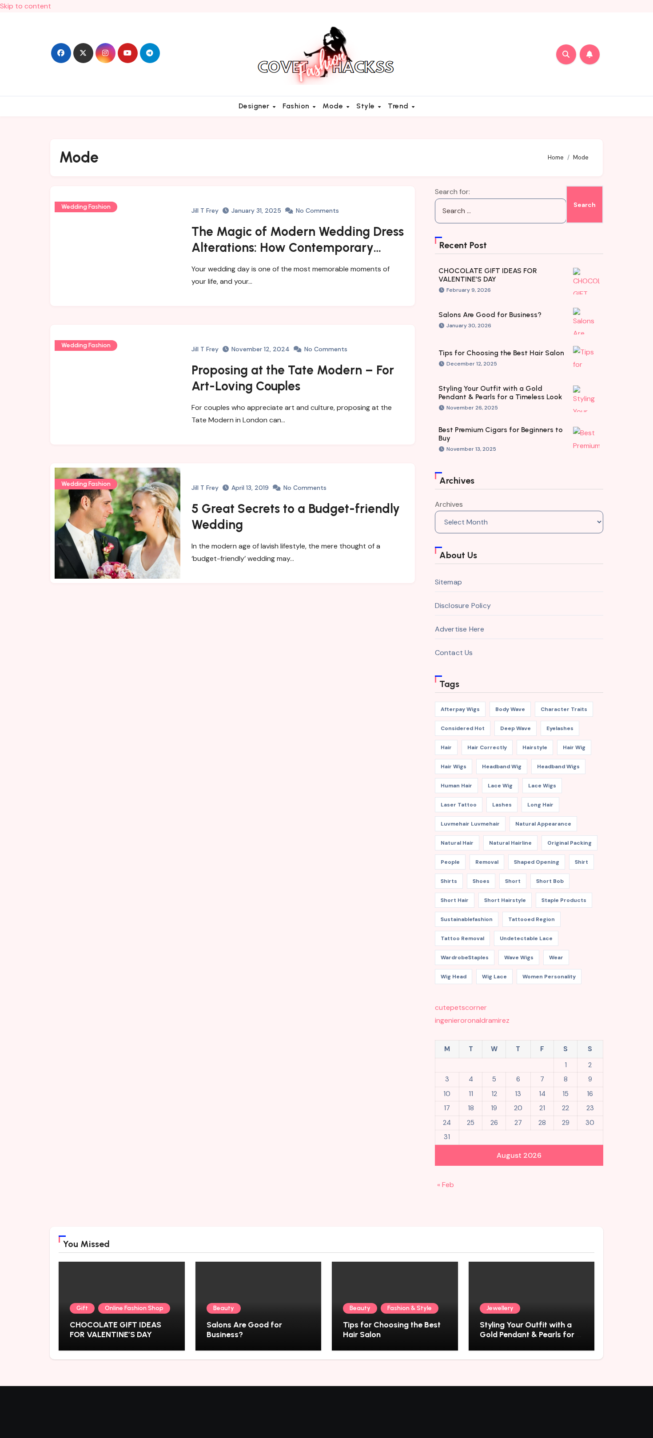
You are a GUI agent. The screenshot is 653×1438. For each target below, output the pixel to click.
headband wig (502, 766)
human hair (456, 785)
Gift (82, 1308)
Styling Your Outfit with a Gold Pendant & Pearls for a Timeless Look (500, 392)
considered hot (463, 728)
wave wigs (519, 957)
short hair (455, 900)
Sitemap (448, 582)
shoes (481, 881)
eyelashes (559, 728)
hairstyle (534, 747)
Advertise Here (460, 629)
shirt (581, 862)
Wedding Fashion (86, 207)
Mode (334, 106)
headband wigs (558, 766)
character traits (564, 709)
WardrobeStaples (465, 957)
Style (366, 106)
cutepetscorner (461, 1007)
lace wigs (542, 785)
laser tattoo (459, 804)
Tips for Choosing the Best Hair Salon (501, 353)
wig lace (494, 976)
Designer (255, 106)
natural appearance (543, 823)
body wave (510, 709)
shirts (449, 881)
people (450, 862)
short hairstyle (505, 900)
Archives (449, 504)
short (513, 881)
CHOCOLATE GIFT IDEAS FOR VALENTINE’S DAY (487, 274)
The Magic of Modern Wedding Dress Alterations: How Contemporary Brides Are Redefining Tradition (297, 247)
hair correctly (487, 747)
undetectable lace (526, 938)
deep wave (515, 728)
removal (486, 862)
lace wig (500, 785)
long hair (540, 804)
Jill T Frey (205, 211)
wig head (453, 976)
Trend (399, 106)
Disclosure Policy (463, 605)
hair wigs (453, 766)
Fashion (297, 106)
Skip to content (25, 6)
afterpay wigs (460, 709)
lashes (502, 804)
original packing (569, 842)
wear (556, 957)
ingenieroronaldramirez (472, 1020)
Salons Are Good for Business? (490, 314)
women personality (549, 976)
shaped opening (536, 862)
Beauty (223, 1308)
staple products (564, 900)
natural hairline (510, 842)
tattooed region (531, 919)
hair (446, 747)
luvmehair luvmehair (470, 823)
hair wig (574, 747)
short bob (550, 881)
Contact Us (454, 652)
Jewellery (500, 1308)
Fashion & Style (409, 1308)
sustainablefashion (467, 919)
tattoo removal (462, 938)
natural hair (457, 842)
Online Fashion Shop (134, 1308)
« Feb (445, 1184)
